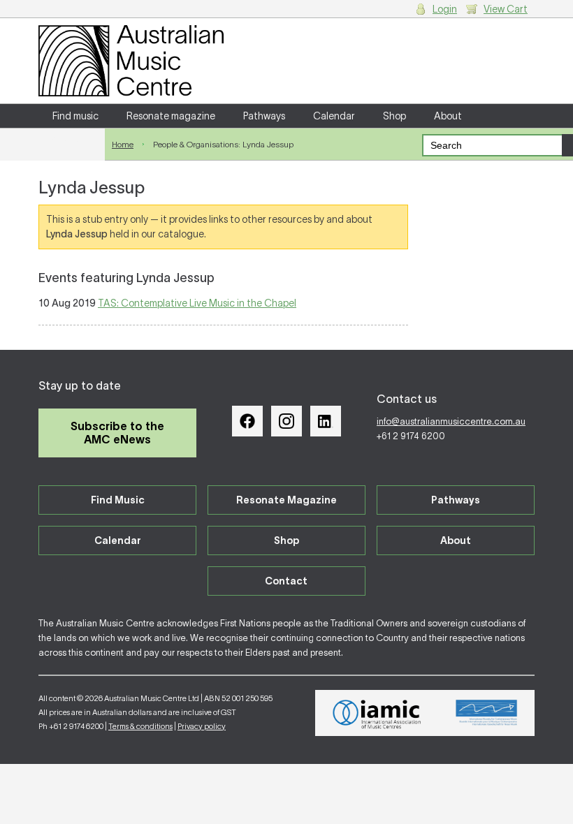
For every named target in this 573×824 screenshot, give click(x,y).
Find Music (118, 500)
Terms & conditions (140, 726)
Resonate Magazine (286, 500)
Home (122, 144)
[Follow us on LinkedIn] (325, 421)
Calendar (334, 116)
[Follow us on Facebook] (247, 421)
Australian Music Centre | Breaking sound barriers (131, 60)
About (448, 116)
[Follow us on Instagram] (286, 421)
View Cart (506, 9)
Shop (394, 116)
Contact (71, 139)
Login (445, 9)
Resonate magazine (170, 116)
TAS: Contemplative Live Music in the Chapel (197, 303)
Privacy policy (201, 726)
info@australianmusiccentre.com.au (451, 421)
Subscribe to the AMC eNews (117, 433)
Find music (75, 116)
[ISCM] (487, 713)
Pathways (264, 116)
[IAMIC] (377, 713)
